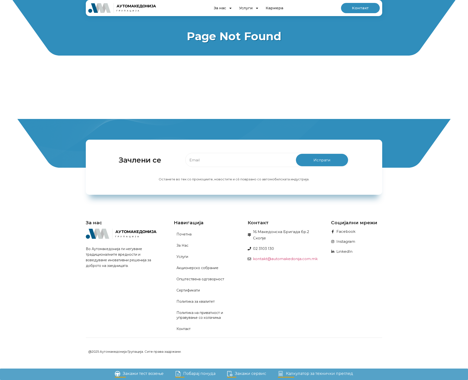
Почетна (184, 234)
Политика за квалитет (195, 301)
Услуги (246, 8)
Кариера (274, 8)
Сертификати (188, 290)
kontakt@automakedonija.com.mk (285, 258)
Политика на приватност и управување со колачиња (199, 315)
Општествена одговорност (200, 279)
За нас (220, 8)
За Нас (182, 245)
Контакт (183, 329)
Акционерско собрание (197, 268)
